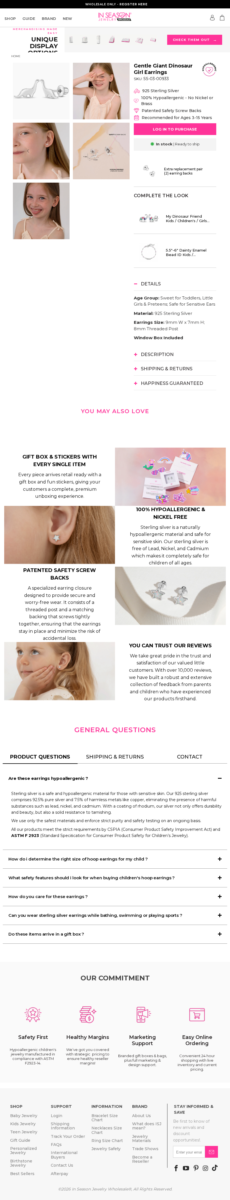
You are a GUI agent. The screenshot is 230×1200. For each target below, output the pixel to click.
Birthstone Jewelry (21, 1163)
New (67, 18)
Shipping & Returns (115, 757)
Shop (10, 18)
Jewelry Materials (141, 1138)
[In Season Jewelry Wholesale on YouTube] (186, 1168)
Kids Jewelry (23, 1123)
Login (56, 1115)
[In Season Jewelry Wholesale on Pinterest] (196, 1168)
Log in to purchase (175, 129)
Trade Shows (145, 1148)
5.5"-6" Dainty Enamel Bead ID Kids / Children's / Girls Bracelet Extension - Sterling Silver (186, 252)
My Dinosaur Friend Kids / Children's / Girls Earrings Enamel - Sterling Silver (186, 218)
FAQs (56, 1144)
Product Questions (40, 757)
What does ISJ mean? (146, 1126)
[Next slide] (108, 151)
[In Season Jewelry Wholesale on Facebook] (176, 1168)
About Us (141, 1115)
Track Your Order (68, 1136)
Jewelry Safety (106, 1148)
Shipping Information (63, 1126)
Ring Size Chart (107, 1140)
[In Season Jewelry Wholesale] (114, 16)
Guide (28, 18)
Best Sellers (22, 1173)
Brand (49, 18)
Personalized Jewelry (23, 1150)
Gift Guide (20, 1140)
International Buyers (64, 1154)
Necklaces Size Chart (106, 1130)
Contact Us (62, 1165)
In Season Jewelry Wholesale (100, 1189)
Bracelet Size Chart (104, 1117)
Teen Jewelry (23, 1131)
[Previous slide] (28, 151)
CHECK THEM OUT (195, 39)
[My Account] (212, 17)
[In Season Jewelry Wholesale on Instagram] (205, 1168)
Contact (190, 757)
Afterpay (59, 1173)
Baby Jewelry (23, 1115)
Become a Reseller (142, 1159)
